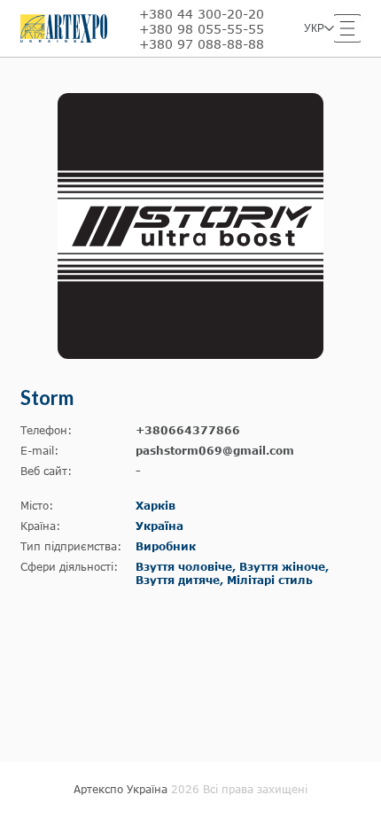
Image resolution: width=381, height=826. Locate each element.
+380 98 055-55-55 (201, 28)
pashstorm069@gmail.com (215, 450)
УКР (314, 28)
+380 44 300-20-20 (201, 13)
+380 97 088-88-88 (201, 43)
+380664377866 (188, 430)
